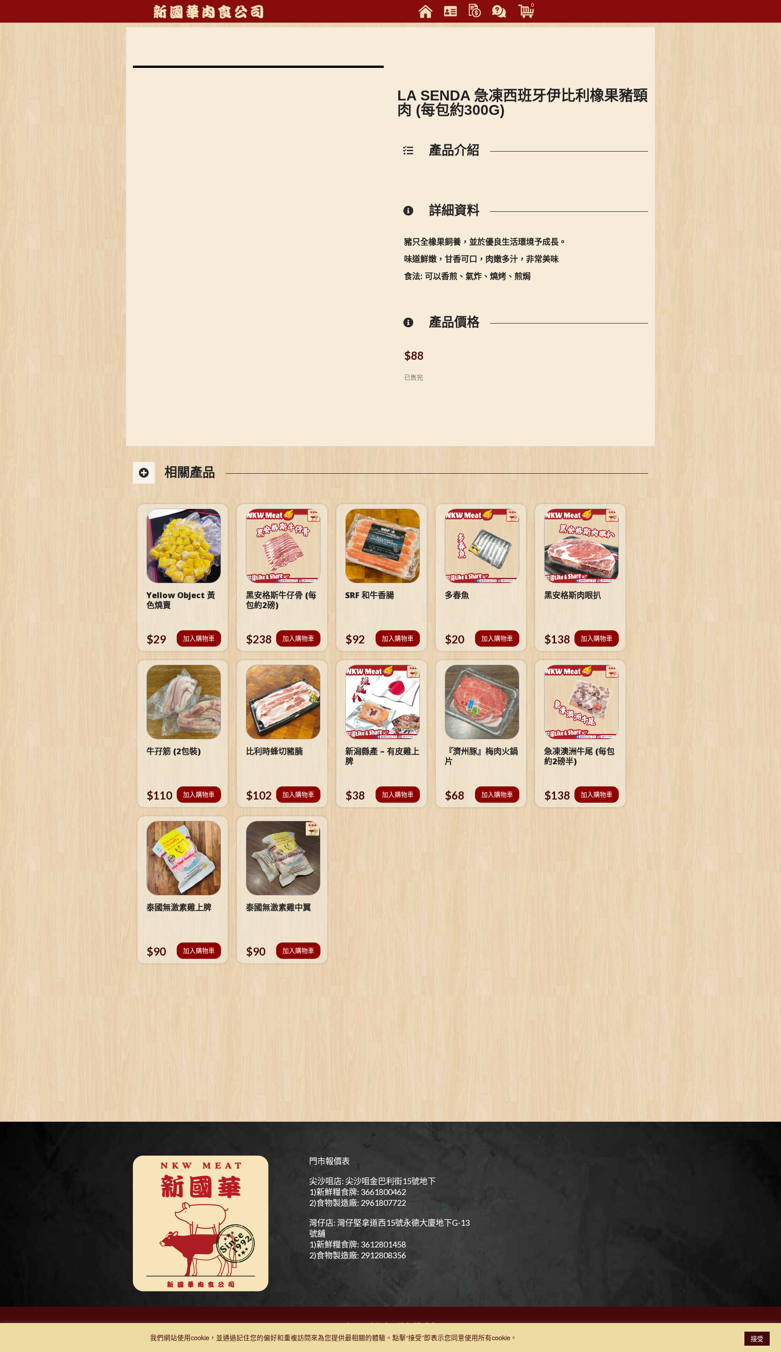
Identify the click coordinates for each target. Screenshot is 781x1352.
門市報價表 (329, 1161)
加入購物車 (199, 638)
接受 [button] (757, 1338)
